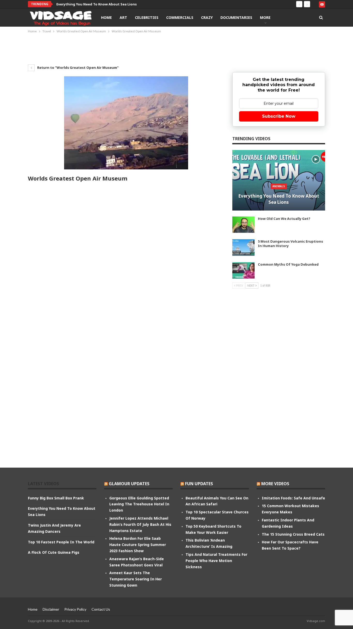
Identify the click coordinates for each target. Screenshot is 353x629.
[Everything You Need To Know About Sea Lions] (279, 180)
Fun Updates (199, 483)
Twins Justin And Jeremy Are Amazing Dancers (96, 4)
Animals (278, 186)
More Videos (275, 483)
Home (106, 17)
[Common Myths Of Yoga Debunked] (243, 270)
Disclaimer (51, 609)
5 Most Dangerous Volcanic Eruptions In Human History (290, 243)
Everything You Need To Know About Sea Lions (278, 199)
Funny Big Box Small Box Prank (56, 498)
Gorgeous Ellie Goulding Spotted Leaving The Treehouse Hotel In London (139, 504)
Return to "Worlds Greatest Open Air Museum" (77, 67)
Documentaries (236, 17)
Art (123, 17)
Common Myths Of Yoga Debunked (288, 264)
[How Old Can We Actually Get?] (243, 224)
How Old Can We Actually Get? (284, 218)
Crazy (207, 17)
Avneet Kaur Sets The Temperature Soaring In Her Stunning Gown (135, 579)
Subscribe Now (278, 116)
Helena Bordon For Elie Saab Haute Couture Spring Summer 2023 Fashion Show (137, 544)
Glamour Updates (129, 483)
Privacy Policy (75, 609)
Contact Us (100, 609)
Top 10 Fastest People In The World (61, 542)
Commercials (179, 17)
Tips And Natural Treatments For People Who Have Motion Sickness (216, 560)
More (265, 17)
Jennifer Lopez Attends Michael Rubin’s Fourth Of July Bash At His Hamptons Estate (140, 524)
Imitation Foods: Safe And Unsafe (293, 498)
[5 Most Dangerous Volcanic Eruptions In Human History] (243, 247)
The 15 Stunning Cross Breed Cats (293, 534)
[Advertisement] (176, 48)
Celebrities (146, 17)
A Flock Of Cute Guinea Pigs (53, 552)
